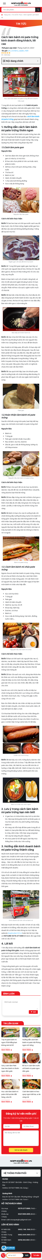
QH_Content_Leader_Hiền (18, 51)
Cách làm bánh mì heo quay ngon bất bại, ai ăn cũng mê (31, 1094)
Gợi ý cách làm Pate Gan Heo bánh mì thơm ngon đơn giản (10, 1068)
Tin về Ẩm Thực (17, 15)
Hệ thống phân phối (15, 1173)
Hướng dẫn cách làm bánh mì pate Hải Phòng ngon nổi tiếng (31, 1042)
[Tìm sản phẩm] (38, 9)
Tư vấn (36, 1255)
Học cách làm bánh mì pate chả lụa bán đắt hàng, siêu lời (9, 1094)
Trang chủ (7, 15)
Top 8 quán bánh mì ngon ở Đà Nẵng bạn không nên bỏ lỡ (9, 1042)
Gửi (26, 1255)
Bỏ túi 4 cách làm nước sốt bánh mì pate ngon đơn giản (31, 1068)
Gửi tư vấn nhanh (21, 1150)
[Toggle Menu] (4, 3)
